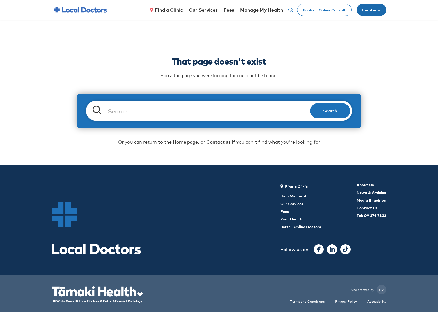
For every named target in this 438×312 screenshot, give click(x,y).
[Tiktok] (345, 249)
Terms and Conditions (307, 301)
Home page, (186, 141)
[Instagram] (332, 249)
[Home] (81, 10)
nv (381, 289)
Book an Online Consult (324, 9)
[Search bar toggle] (290, 10)
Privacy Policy (346, 301)
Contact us (218, 141)
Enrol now (371, 9)
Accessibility (376, 301)
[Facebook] (319, 249)
